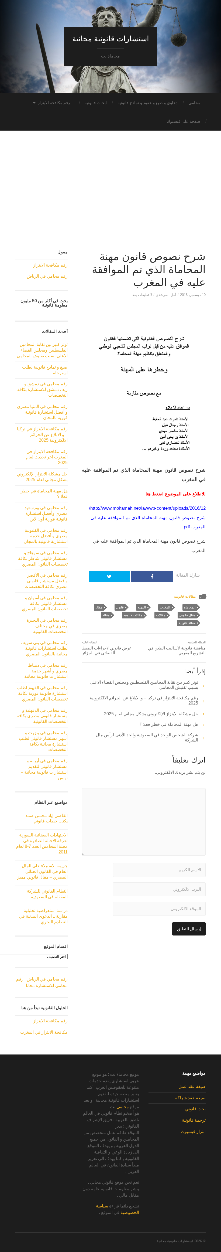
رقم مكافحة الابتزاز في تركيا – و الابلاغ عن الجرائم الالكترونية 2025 (42, 435)
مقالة (105, 615)
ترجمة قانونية (194, 1120)
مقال (98, 607)
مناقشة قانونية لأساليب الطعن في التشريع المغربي (177, 648)
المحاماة (189, 607)
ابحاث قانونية (96, 102)
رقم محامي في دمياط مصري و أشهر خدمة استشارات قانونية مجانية (46, 671)
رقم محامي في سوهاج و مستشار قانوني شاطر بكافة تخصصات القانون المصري (43, 558)
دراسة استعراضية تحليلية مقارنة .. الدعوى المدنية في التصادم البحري (43, 916)
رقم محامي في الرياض (47, 276)
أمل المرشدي (166, 295)
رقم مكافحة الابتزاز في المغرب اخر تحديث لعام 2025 (47, 457)
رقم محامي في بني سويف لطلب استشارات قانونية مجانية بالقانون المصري (44, 648)
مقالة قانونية (187, 623)
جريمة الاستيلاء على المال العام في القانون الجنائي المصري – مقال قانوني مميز (42, 871)
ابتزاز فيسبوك (193, 1131)
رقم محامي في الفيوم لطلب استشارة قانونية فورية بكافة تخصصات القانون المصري (42, 693)
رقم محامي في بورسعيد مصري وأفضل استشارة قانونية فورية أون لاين (46, 513)
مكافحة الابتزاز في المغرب (44, 1032)
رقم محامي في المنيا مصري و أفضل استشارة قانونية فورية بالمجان (42, 412)
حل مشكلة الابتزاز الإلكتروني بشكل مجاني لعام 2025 (151, 714)
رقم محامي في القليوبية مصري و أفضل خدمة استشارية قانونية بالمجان (46, 536)
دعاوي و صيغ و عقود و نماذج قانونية (148, 102)
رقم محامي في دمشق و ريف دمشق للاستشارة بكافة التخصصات (42, 389)
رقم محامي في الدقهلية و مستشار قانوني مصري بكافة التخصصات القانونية (42, 716)
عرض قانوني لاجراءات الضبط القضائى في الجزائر (107, 648)
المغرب (165, 607)
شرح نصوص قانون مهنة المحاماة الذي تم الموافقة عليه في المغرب (149, 269)
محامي (194, 102)
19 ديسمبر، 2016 (193, 295)
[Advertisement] (110, 195)
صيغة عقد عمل (192, 1086)
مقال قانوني (187, 615)
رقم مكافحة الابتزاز (54, 102)
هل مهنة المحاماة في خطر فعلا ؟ (169, 724)
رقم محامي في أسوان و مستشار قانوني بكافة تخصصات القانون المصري (45, 603)
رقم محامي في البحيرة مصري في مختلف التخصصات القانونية (47, 626)
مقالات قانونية (185, 596)
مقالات (160, 615)
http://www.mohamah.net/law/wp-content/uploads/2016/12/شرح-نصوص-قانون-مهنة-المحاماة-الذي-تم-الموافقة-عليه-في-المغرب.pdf (147, 517)
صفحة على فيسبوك (183, 121)
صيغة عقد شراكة (190, 1098)
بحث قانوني (195, 1109)
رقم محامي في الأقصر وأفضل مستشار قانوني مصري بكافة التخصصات (46, 581)
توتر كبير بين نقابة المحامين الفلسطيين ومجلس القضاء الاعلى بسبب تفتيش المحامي (42, 350)
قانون (120, 607)
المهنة (142, 607)
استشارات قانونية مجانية (110, 39)
